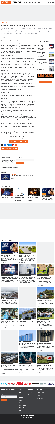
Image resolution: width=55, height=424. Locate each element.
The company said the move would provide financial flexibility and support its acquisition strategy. (45, 347)
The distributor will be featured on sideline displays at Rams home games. (45, 304)
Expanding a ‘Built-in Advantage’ (8, 300)
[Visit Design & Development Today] (4, 383)
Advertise (17, 419)
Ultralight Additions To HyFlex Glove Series (7, 198)
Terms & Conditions (30, 419)
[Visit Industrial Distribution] (35, 383)
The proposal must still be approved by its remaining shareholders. (27, 347)
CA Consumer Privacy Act (40, 419)
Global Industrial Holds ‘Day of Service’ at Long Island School (44, 322)
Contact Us (12, 419)
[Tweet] (10, 145)
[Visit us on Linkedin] (26, 417)
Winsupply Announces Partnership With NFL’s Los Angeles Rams (44, 301)
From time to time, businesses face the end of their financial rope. (26, 370)
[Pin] (13, 145)
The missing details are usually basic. (8, 325)
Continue (20, 163)
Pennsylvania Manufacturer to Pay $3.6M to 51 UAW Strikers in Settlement (45, 279)
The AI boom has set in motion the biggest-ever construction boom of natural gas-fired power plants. (9, 371)
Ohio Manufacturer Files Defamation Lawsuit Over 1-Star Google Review (41, 61)
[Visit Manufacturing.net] (43, 383)
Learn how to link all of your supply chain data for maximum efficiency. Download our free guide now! (9, 259)
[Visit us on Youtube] (31, 417)
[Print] (2, 145)
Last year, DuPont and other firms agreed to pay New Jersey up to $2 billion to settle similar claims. (45, 369)
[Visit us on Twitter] (28, 417)
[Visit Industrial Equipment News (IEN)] (19, 383)
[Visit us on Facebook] (23, 417)
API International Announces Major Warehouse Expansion (42, 54)
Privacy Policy (23, 419)
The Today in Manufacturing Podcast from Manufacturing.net (41, 47)
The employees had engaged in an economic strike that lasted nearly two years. (44, 283)
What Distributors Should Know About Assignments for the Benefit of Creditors (27, 367)
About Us (7, 419)
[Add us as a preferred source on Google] (16, 145)
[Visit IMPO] (27, 383)
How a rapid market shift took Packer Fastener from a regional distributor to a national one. (26, 324)
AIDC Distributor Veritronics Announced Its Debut (22, 176)
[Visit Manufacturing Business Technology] (51, 383)
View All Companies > (45, 82)
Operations (4, 22)
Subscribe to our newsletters (18, 141)
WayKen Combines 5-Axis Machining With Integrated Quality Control (42, 68)
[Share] (5, 145)
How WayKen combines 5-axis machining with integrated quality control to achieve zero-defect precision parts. (27, 281)
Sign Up (4, 400)
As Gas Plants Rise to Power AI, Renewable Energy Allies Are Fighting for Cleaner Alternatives (8, 367)
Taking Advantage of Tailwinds (26, 321)
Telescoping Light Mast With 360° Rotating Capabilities (21, 199)
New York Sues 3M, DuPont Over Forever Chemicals (44, 366)
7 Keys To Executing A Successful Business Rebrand (33, 199)
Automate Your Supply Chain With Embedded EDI (47, 200)
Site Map (47, 419)
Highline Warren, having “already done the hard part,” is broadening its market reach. (9, 303)
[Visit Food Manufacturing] (11, 383)
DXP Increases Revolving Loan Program (44, 344)
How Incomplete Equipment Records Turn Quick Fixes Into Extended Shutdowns (9, 323)
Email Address (19, 157)
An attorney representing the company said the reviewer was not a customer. (9, 281)
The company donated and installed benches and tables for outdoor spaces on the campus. (45, 325)
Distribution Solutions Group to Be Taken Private (27, 344)
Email (2, 394)
